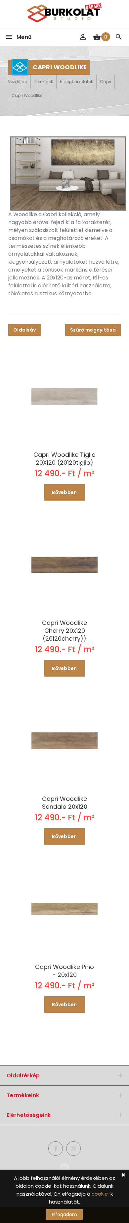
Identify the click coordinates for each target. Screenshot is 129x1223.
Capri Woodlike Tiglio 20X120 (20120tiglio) (64, 459)
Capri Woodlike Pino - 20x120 (64, 971)
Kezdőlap (17, 81)
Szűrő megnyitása (93, 330)
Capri (105, 81)
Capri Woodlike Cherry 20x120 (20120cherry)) (64, 631)
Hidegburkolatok (76, 81)
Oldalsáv (24, 330)
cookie (100, 1193)
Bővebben (64, 492)
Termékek (43, 81)
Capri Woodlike (27, 95)
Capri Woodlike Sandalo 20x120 (64, 803)
